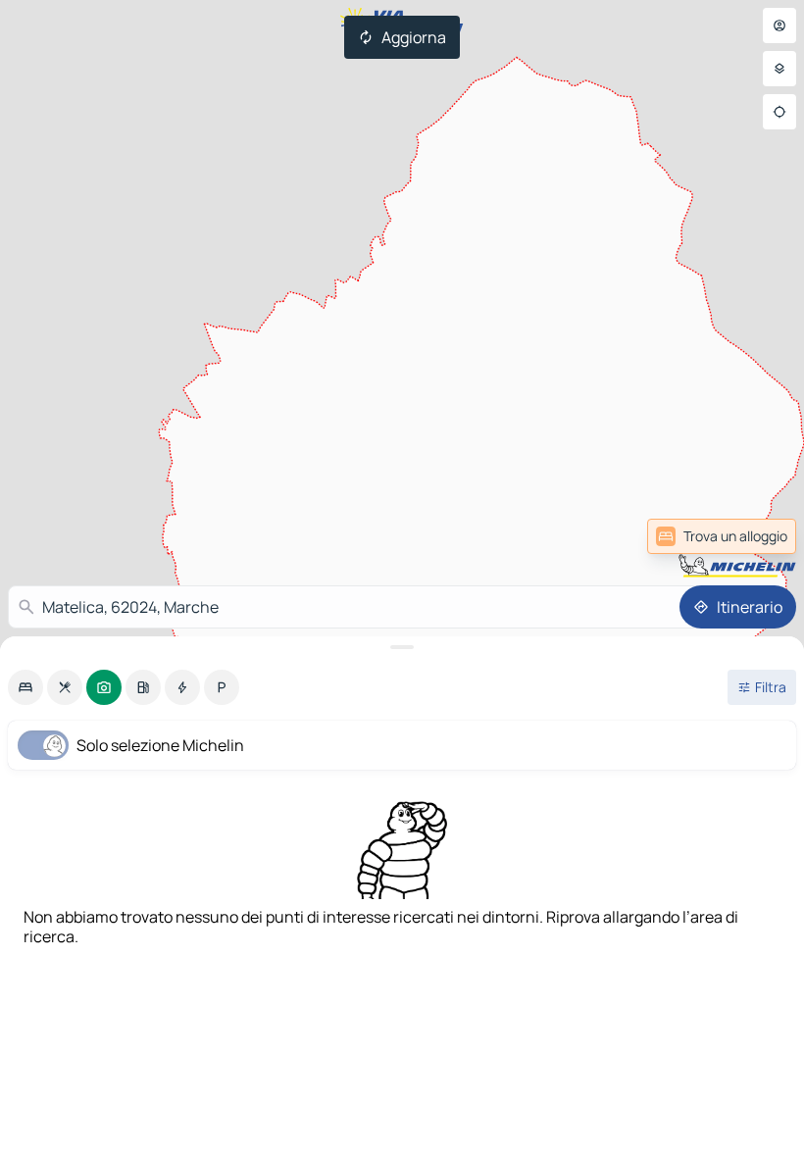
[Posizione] (779, 111)
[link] (748, 536)
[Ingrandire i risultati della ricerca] (402, 647)
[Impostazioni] (779, 68)
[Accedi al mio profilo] (779, 25)
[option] (25, 687)
